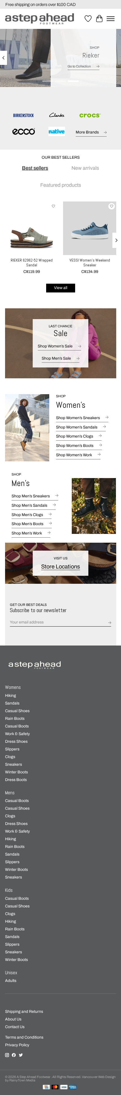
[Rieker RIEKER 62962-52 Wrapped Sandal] (31, 228)
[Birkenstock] (23, 116)
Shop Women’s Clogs (74, 436)
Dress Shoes (16, 741)
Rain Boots (14, 718)
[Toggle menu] (110, 18)
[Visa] (64, 1087)
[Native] (56, 132)
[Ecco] (23, 132)
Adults (10, 981)
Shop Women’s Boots (74, 445)
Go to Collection (79, 66)
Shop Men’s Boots (27, 524)
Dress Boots (16, 780)
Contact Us (14, 1027)
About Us (13, 1019)
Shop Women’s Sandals (76, 427)
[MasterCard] (55, 1087)
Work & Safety (17, 734)
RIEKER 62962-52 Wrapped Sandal (31, 263)
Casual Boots (17, 726)
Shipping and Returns (24, 1011)
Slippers (12, 749)
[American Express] (72, 1087)
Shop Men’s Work (27, 533)
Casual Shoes (17, 711)
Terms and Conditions (24, 1037)
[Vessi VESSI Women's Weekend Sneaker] (89, 228)
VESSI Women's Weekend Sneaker (89, 263)
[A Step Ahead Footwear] (39, 18)
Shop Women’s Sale (55, 346)
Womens (13, 687)
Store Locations (60, 566)
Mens (10, 793)
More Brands (87, 132)
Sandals (12, 703)
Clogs (10, 757)
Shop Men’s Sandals (29, 505)
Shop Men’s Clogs (27, 515)
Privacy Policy (17, 1045)
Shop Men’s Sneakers (31, 496)
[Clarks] (56, 116)
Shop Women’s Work (74, 455)
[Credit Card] (46, 1087)
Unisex (11, 973)
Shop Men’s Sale (56, 358)
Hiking (10, 695)
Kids (9, 890)
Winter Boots (16, 772)
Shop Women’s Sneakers (78, 418)
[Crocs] (90, 116)
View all (60, 288)
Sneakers (13, 764)
